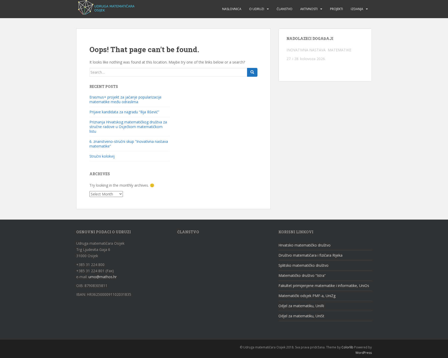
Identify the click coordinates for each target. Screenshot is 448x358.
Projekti (336, 9)
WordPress (363, 352)
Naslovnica (231, 9)
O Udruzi (256, 9)
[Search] (252, 72)
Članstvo (284, 9)
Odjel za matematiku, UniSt (301, 315)
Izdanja (357, 9)
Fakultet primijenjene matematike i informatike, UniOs (323, 285)
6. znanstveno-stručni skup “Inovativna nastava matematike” (128, 144)
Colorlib (347, 347)
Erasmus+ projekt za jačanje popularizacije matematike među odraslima (125, 99)
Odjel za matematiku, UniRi (301, 305)
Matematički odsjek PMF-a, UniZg (306, 295)
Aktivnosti (309, 9)
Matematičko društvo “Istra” (302, 275)
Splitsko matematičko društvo (303, 265)
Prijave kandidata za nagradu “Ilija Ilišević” (124, 111)
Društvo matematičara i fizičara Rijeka (310, 255)
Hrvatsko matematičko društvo (304, 245)
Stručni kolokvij (102, 156)
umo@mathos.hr (102, 276)
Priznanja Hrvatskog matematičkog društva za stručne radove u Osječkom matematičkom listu (128, 127)
